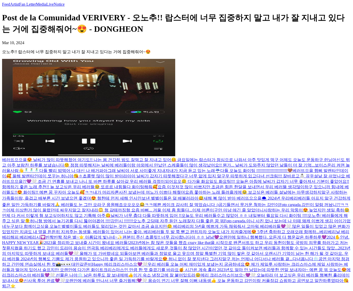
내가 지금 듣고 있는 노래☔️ (195, 170)
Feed (6, 4)
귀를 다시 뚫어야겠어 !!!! (88, 221)
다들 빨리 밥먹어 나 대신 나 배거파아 (73, 170)
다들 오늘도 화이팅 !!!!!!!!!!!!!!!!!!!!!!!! (253, 170)
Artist (14, 4)
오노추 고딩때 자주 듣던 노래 (160, 221)
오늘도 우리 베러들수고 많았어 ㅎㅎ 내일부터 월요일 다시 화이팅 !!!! (244, 215)
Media (41, 4)
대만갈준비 (81, 264)
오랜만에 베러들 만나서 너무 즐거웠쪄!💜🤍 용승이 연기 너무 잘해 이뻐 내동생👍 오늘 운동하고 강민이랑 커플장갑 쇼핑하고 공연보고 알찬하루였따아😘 (207, 280)
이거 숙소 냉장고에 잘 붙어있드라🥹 (167, 275)
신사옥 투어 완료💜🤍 (44, 280)
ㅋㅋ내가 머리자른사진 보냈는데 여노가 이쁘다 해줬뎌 (135, 192)
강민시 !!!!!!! (122, 221)
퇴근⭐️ (9, 286)
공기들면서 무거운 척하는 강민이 (248, 204)
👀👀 (66, 264)
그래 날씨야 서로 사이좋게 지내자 (139, 170)
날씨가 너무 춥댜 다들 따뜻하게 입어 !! (146, 215)
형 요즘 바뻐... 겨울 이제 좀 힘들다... (159, 210)
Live (50, 4)
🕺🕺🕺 (31, 170)
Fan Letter (27, 4)
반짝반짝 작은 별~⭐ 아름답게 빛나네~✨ (83, 237)
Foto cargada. (290, 204)
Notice (59, 4)
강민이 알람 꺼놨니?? (321, 204)
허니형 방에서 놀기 (47, 221)
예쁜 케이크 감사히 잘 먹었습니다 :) (185, 204)
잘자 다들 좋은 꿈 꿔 (205, 221)
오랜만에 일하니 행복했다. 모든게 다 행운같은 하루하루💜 (273, 237)
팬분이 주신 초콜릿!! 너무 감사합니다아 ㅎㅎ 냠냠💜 (170, 237)
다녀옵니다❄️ (305, 259)
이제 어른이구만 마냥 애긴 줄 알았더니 (228, 210)
